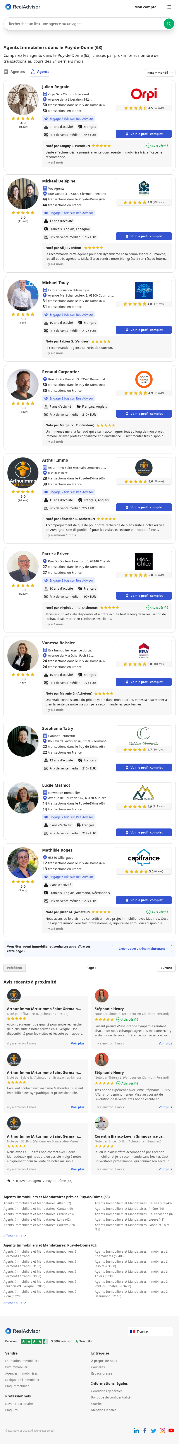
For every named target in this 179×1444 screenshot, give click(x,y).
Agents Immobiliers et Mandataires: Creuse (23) (38, 1214)
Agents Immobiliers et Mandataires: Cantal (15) (38, 1208)
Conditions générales (106, 1391)
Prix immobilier (16, 1367)
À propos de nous (104, 1361)
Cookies (96, 1404)
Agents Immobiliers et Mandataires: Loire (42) (37, 1219)
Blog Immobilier (17, 1386)
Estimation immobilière (22, 1361)
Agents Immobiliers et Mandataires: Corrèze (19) (39, 1225)
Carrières (98, 1367)
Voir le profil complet (147, 134)
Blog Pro (11, 1410)
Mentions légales (103, 1410)
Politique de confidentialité (111, 1397)
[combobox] (89, 23)
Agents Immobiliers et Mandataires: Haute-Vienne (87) (134, 1214)
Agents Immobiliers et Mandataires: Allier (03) (37, 1203)
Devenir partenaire (19, 1404)
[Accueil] (8, 1181)
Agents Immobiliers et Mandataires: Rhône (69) (129, 1208)
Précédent (14, 968)
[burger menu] (169, 7)
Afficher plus (12, 1236)
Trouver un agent (28, 1181)
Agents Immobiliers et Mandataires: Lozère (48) (129, 1219)
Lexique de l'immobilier (22, 1380)
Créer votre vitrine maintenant (142, 948)
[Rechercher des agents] (169, 24)
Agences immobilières (21, 1373)
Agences (17, 71)
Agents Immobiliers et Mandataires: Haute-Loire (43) (133, 1203)
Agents (43, 71)
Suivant (166, 968)
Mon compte (145, 7)
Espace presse (101, 1373)
